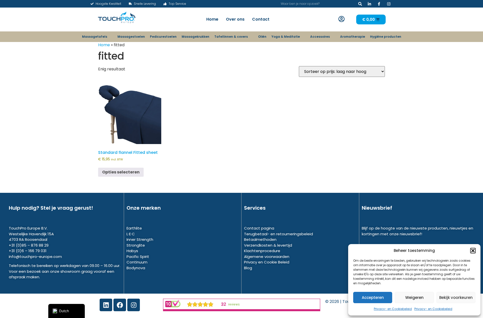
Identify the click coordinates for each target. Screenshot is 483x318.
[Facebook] (119, 305)
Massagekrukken (195, 36)
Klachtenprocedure (262, 250)
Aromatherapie (352, 36)
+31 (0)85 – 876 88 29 (29, 245)
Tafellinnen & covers (231, 36)
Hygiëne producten (385, 36)
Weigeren (414, 297)
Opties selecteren (121, 172)
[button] (472, 250)
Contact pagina (259, 228)
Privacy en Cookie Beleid (266, 262)
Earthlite (134, 228)
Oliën (262, 36)
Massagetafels (94, 36)
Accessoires (320, 36)
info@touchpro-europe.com (35, 256)
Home (212, 19)
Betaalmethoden (260, 239)
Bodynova (136, 267)
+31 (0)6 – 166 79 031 (28, 250)
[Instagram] (133, 305)
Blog (248, 267)
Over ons (235, 19)
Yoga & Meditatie (285, 36)
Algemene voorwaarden (266, 256)
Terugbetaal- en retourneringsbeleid (278, 234)
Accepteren (373, 297)
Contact (260, 19)
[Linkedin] (106, 305)
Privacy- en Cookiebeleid (393, 309)
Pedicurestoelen (163, 36)
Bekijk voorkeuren (456, 297)
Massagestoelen (131, 36)
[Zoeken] (360, 4)
